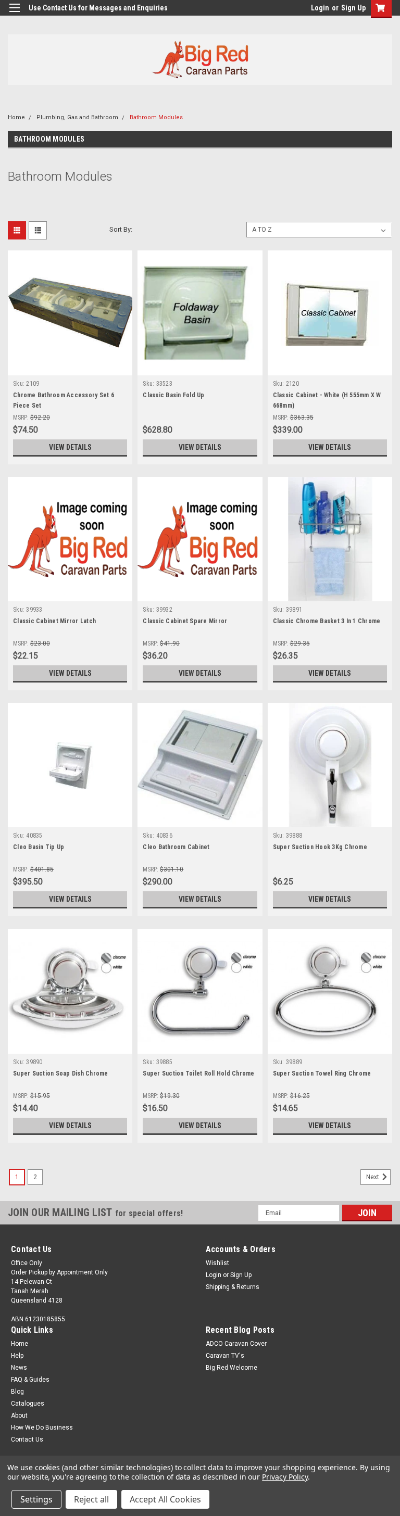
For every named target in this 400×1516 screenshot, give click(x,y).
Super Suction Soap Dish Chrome (60, 1073)
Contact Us (27, 1439)
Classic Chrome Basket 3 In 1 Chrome (327, 621)
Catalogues (27, 1403)
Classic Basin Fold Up (173, 395)
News (19, 1367)
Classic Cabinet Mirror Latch (54, 621)
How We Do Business (42, 1427)
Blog (17, 1391)
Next (373, 1177)
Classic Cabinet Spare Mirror (185, 621)
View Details (70, 447)
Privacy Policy (284, 1477)
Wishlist (217, 1263)
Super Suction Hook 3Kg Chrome (320, 847)
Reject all (91, 1499)
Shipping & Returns (232, 1287)
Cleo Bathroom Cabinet (176, 847)
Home (16, 117)
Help (17, 1355)
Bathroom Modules (156, 117)
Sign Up (353, 8)
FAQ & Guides (30, 1379)
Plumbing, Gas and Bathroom (77, 117)
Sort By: (120, 229)
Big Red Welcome (231, 1367)
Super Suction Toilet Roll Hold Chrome (198, 1073)
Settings (36, 1499)
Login (320, 8)
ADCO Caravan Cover (236, 1343)
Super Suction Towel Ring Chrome (322, 1073)
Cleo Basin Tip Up (38, 847)
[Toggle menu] (14, 14)
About (19, 1415)
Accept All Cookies (165, 1499)
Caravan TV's (225, 1355)
